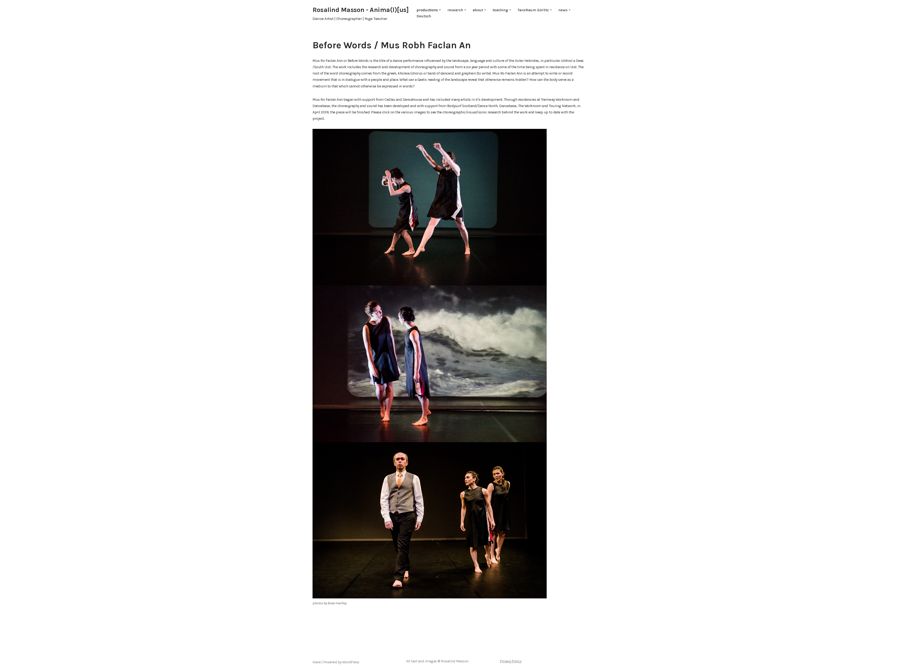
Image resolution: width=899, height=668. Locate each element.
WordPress (350, 662)
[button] (440, 10)
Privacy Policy (510, 661)
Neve (317, 662)
